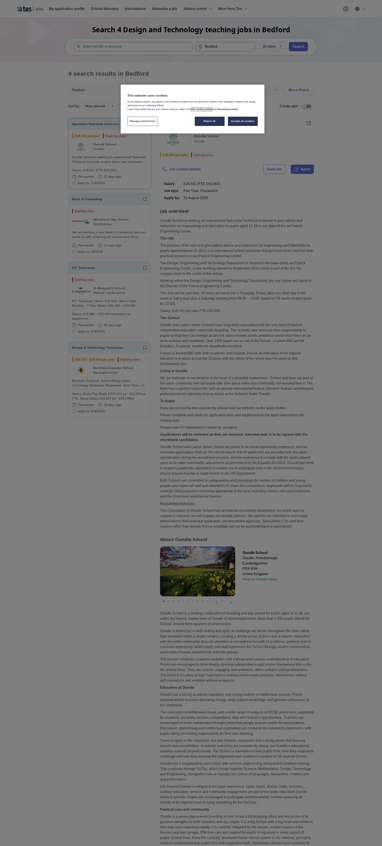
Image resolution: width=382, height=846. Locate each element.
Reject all (210, 121)
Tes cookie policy (201, 109)
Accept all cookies (242, 121)
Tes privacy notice (227, 109)
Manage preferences (142, 121)
